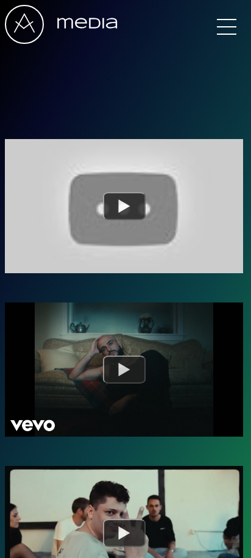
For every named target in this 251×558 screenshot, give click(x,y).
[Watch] (124, 206)
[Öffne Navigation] (226, 26)
